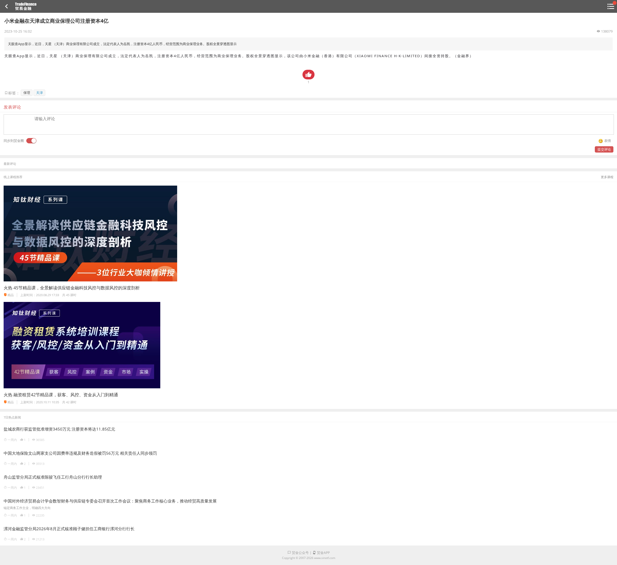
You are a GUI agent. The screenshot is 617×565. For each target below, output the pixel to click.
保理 (26, 92)
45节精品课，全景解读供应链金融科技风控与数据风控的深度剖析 (76, 288)
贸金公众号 (300, 552)
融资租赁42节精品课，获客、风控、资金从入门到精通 (65, 395)
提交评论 (604, 149)
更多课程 (607, 177)
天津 (39, 92)
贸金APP (323, 552)
